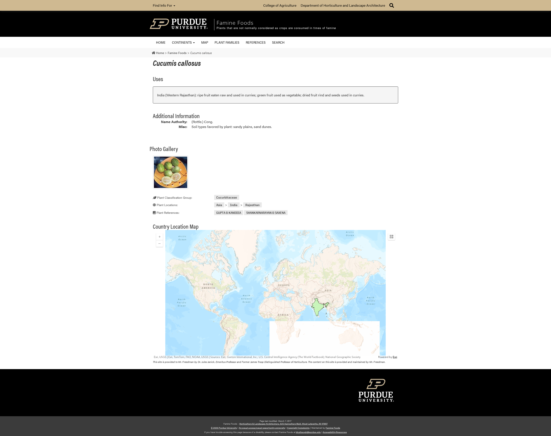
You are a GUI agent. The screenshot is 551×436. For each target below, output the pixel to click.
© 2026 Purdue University (224, 427)
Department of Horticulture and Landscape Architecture (343, 5)
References (256, 42)
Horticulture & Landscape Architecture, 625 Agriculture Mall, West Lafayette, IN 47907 (283, 423)
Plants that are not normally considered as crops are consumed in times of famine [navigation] (276, 28)
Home (161, 42)
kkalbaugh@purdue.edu (308, 432)
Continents (182, 42)
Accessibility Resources (335, 432)
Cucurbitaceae (226, 197)
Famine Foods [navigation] (235, 22)
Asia (219, 205)
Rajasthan (252, 205)
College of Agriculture (279, 5)
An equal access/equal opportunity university (262, 427)
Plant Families (227, 42)
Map (204, 42)
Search (278, 42)
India (233, 205)
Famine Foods (333, 427)
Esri (395, 357)
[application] (275, 294)
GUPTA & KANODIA (228, 213)
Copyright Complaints (298, 427)
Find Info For (163, 5)
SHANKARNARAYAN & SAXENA (265, 213)
